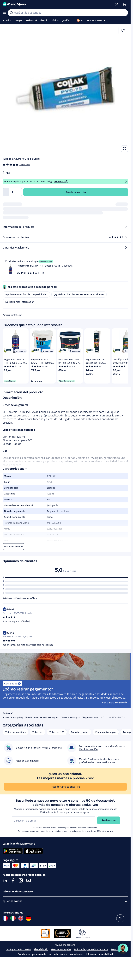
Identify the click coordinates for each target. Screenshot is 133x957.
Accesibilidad (105, 954)
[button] (65, 267)
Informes (91, 954)
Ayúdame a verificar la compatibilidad (26, 294)
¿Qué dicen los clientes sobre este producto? (79, 294)
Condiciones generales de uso (34, 954)
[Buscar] (11, 12)
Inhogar (18, 314)
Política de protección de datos (91, 949)
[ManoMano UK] (20, 918)
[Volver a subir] (120, 918)
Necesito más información (19, 301)
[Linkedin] (5, 880)
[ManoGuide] (123, 949)
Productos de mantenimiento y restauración (46, 717)
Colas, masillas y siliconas (73, 717)
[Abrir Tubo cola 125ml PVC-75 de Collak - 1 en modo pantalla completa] (65, 89)
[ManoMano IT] (13, 918)
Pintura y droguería (19, 717)
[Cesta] (124, 4)
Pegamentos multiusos (94, 717)
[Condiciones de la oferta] (126, 182)
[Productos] (4, 12)
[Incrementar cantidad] (19, 192)
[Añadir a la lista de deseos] (124, 149)
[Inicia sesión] (116, 4)
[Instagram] (20, 880)
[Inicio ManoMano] (57, 4)
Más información (105, 831)
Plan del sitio (41, 949)
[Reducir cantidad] (6, 192)
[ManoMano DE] (28, 918)
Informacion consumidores (68, 954)
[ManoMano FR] (5, 918)
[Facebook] (13, 880)
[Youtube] (28, 880)
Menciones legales (61, 949)
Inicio (5, 717)
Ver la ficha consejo (113, 702)
